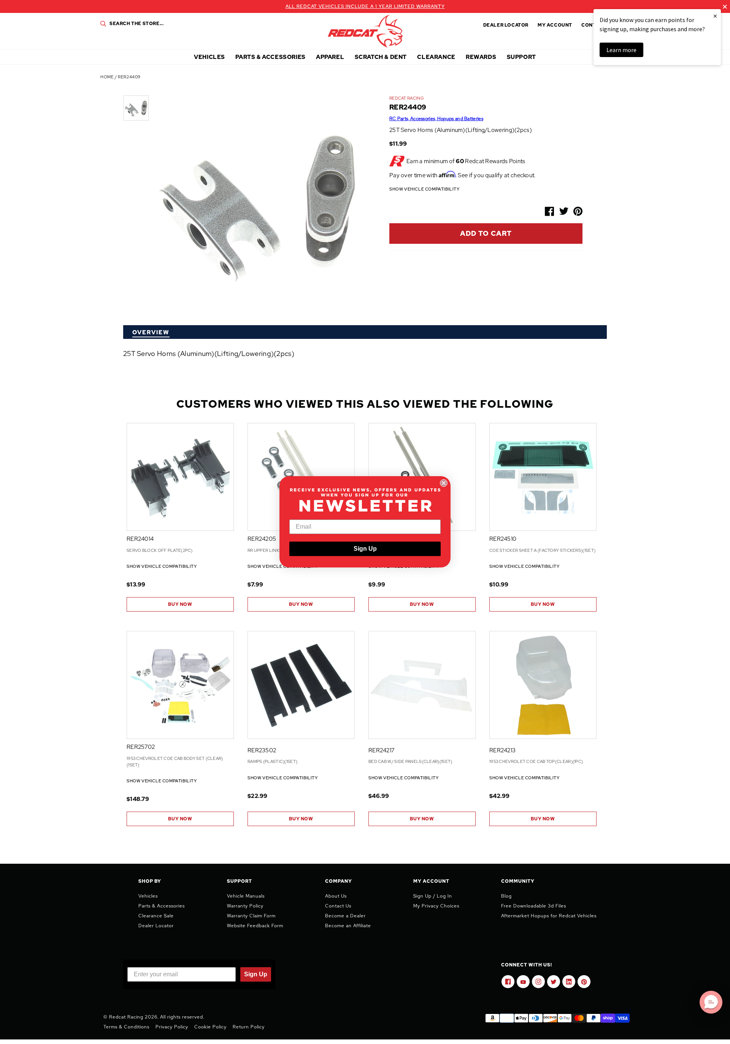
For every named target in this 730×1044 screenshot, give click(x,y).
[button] (711, 1002)
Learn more (621, 50)
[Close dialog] (444, 483)
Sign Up (365, 549)
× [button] (715, 16)
